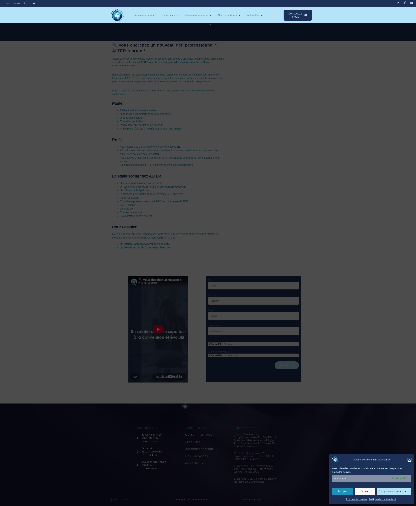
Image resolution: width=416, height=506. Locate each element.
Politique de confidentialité (382, 499)
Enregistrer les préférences (394, 491)
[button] (409, 459)
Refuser (365, 491)
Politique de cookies (356, 499)
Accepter (343, 491)
